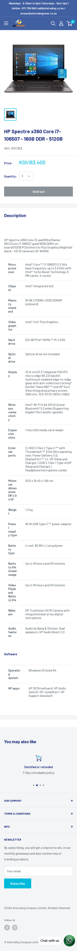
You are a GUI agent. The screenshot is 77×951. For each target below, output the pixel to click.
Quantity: (10, 176)
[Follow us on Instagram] (15, 927)
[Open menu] (6, 23)
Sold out (39, 191)
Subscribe (17, 883)
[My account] (61, 23)
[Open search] (53, 23)
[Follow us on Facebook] (7, 927)
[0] (69, 23)
